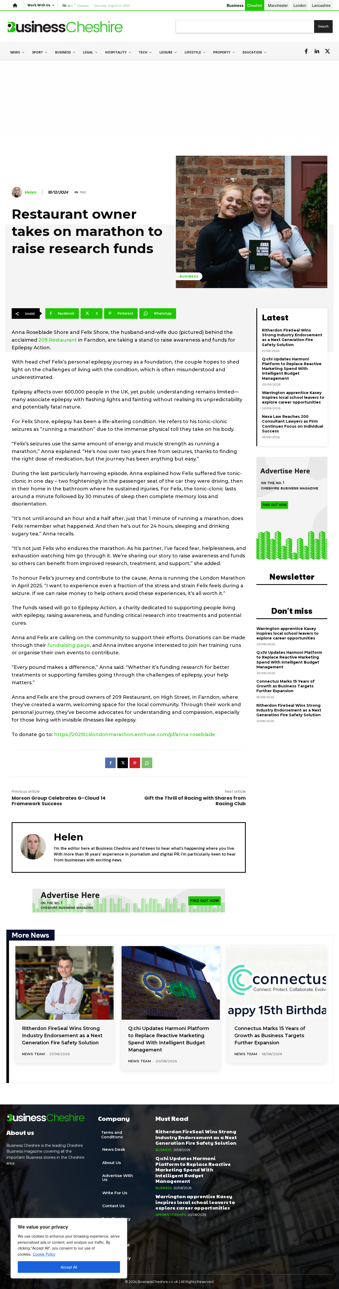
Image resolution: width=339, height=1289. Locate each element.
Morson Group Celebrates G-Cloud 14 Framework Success (59, 801)
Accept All (69, 1267)
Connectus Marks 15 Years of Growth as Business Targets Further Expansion (285, 686)
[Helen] (18, 192)
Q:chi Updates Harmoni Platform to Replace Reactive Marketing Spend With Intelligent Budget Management (292, 369)
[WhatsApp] (147, 763)
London (299, 5)
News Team (33, 1054)
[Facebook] (306, 51)
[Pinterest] (135, 763)
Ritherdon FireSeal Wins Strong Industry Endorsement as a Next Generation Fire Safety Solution (292, 337)
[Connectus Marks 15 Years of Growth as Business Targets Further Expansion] (277, 983)
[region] (69, 1248)
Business (189, 276)
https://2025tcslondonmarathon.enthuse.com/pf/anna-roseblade (134, 734)
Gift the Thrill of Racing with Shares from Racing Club (195, 801)
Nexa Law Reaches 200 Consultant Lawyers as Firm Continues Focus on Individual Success (292, 423)
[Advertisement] (169, 100)
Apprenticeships (170, 1215)
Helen (30, 192)
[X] (327, 51)
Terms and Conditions (112, 1134)
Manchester (278, 5)
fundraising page (68, 645)
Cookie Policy (44, 1254)
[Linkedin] (316, 51)
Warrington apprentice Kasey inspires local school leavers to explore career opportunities (293, 397)
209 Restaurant (57, 340)
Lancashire (321, 5)
